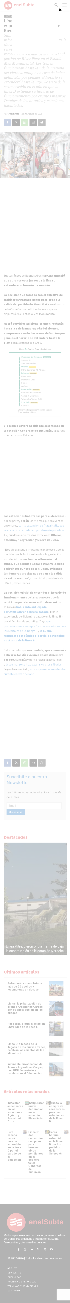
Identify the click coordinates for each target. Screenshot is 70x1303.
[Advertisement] (35, 30)
